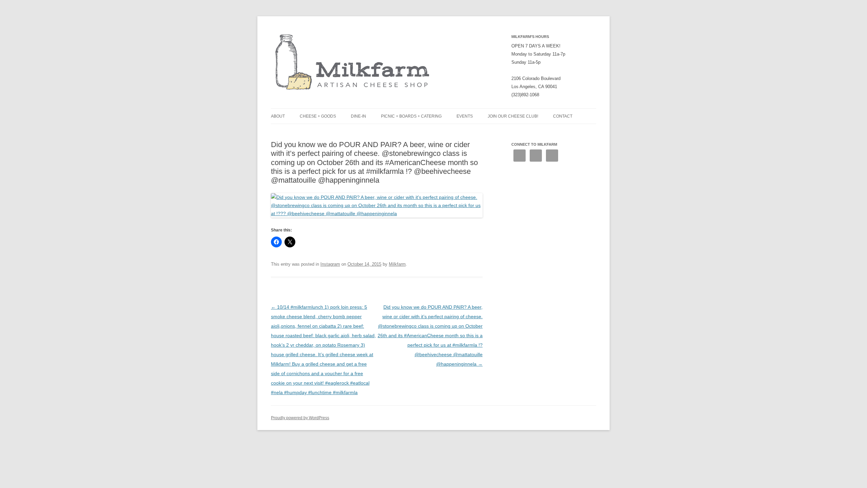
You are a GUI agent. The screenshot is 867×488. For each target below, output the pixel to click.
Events (465, 116)
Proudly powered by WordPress (300, 417)
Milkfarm (397, 264)
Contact (562, 116)
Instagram (330, 264)
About (278, 116)
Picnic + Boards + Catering (411, 116)
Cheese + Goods (318, 116)
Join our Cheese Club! (513, 116)
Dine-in (358, 116)
